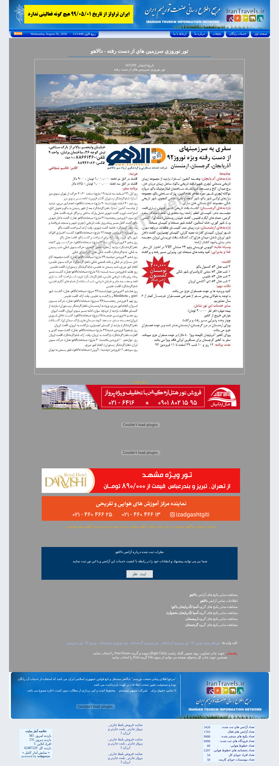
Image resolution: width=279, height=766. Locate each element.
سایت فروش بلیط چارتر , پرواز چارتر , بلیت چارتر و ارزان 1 (125, 729)
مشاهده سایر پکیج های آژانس (214, 595)
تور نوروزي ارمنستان (113, 643)
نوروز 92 (91, 643)
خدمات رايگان (237, 33)
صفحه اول (260, 33)
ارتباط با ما (179, 33)
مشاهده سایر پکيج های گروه (204, 607)
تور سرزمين (74, 643)
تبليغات (217, 33)
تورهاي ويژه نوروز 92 (205, 643)
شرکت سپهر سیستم (133, 690)
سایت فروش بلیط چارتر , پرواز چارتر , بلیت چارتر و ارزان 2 (125, 743)
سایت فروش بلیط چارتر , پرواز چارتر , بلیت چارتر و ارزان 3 (125, 758)
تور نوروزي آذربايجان (175, 643)
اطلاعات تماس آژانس (219, 601)
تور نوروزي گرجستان (144, 643)
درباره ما (199, 33)
